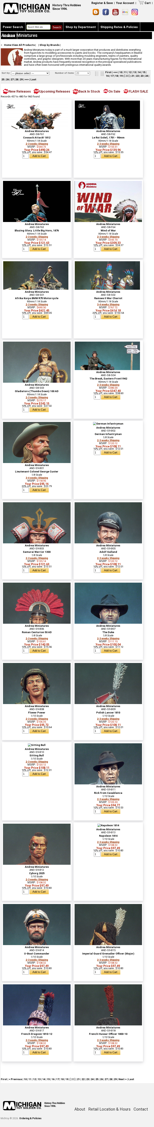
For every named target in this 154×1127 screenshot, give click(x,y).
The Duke (108, 632)
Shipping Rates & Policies (119, 27)
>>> (26, 79)
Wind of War (108, 230)
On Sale (114, 91)
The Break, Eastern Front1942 (108, 378)
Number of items (64, 73)
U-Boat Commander (36, 953)
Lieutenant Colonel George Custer (36, 471)
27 (12, 79)
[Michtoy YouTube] (116, 13)
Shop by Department (81, 27)
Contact (9, 36)
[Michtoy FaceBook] (106, 13)
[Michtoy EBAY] (126, 13)
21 (132, 75)
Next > (123, 1079)
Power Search (13, 27)
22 (137, 75)
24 (146, 75)
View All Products (23, 44)
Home (7, 44)
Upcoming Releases (54, 91)
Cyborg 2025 (37, 873)
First (108, 72)
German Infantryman (108, 434)
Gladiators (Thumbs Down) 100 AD (37, 391)
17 (111, 75)
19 (121, 75)
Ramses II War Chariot (108, 298)
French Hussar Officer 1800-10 (108, 1033)
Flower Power (36, 712)
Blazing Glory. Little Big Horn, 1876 (37, 230)
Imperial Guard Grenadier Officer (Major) (108, 953)
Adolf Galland (108, 551)
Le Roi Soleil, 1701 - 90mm (108, 137)
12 (130, 72)
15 (143, 72)
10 (120, 72)
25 (2, 79)
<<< (115, 72)
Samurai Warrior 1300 (37, 551)
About (79, 1109)
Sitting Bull (36, 755)
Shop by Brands (49, 44)
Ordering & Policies (30, 1118)
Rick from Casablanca (108, 792)
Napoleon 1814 (108, 835)
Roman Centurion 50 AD (37, 632)
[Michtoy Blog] (97, 13)
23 (142, 75)
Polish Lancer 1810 (108, 712)
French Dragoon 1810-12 (36, 1033)
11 (125, 72)
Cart (148, 3)
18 (116, 75)
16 (107, 75)
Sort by (6, 73)
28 (16, 79)
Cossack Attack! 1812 (36, 137)
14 (139, 72)
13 (134, 72)
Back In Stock (89, 91)
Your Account (125, 3)
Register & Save (102, 3)
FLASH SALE (138, 91)
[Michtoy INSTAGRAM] (135, 13)
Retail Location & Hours (109, 1109)
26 (7, 79)
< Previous (15, 1079)
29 (21, 79)
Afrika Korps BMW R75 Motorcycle (36, 298)
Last (33, 79)
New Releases (20, 91)
